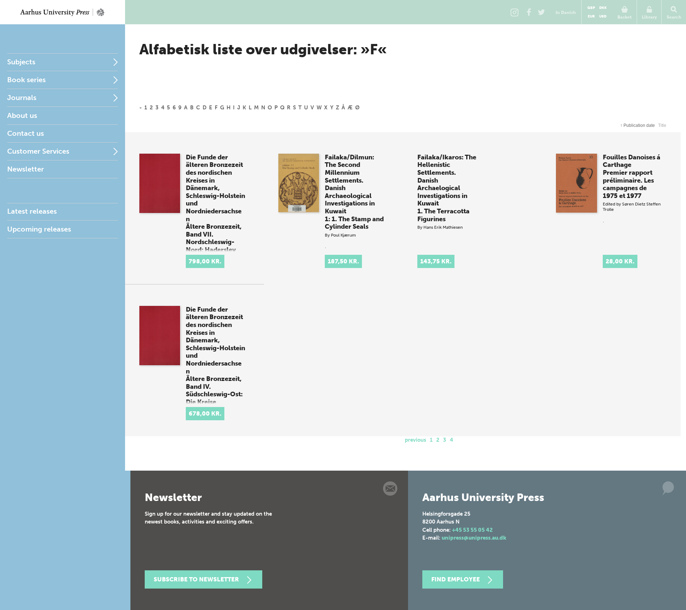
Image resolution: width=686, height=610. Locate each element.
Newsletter (25, 169)
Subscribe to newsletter (196, 579)
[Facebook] (529, 12)
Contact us (25, 133)
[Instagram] (514, 12)
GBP (591, 8)
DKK (603, 8)
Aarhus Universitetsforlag (62, 12)
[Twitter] (541, 12)
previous (415, 440)
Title (662, 125)
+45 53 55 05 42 (472, 530)
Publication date (637, 125)
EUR (591, 16)
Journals (21, 97)
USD (602, 16)
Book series (26, 79)
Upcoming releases (39, 229)
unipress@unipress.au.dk (474, 538)
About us (22, 115)
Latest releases (32, 211)
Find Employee (455, 579)
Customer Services (38, 151)
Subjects (21, 62)
